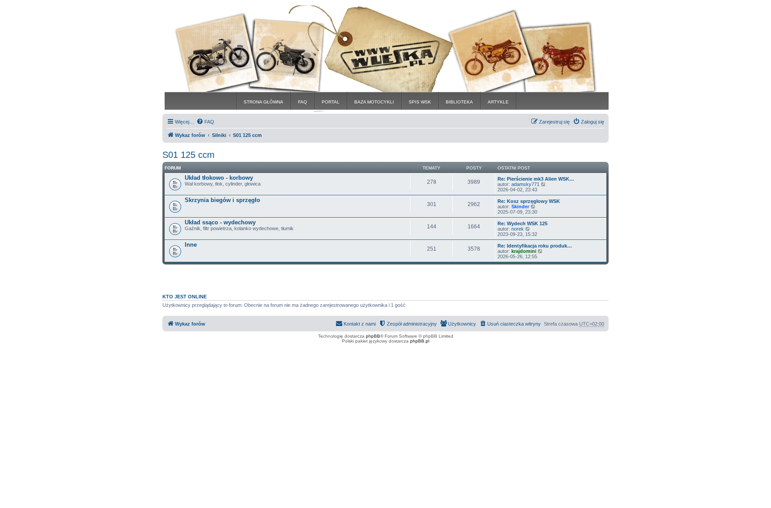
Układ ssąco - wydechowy (220, 222)
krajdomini (523, 251)
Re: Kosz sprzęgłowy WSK (528, 201)
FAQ (302, 101)
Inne (191, 244)
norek (517, 228)
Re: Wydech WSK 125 (522, 223)
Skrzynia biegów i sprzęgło (222, 200)
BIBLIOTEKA (459, 101)
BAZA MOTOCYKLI (374, 101)
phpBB (373, 336)
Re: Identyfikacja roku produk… (534, 245)
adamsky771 (525, 184)
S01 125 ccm (188, 155)
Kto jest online (184, 296)
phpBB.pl (419, 341)
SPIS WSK (420, 101)
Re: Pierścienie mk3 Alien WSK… (535, 179)
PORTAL (331, 101)
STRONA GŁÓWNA (263, 101)
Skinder (520, 206)
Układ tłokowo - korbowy (219, 177)
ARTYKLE (498, 101)
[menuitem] (205, 121)
